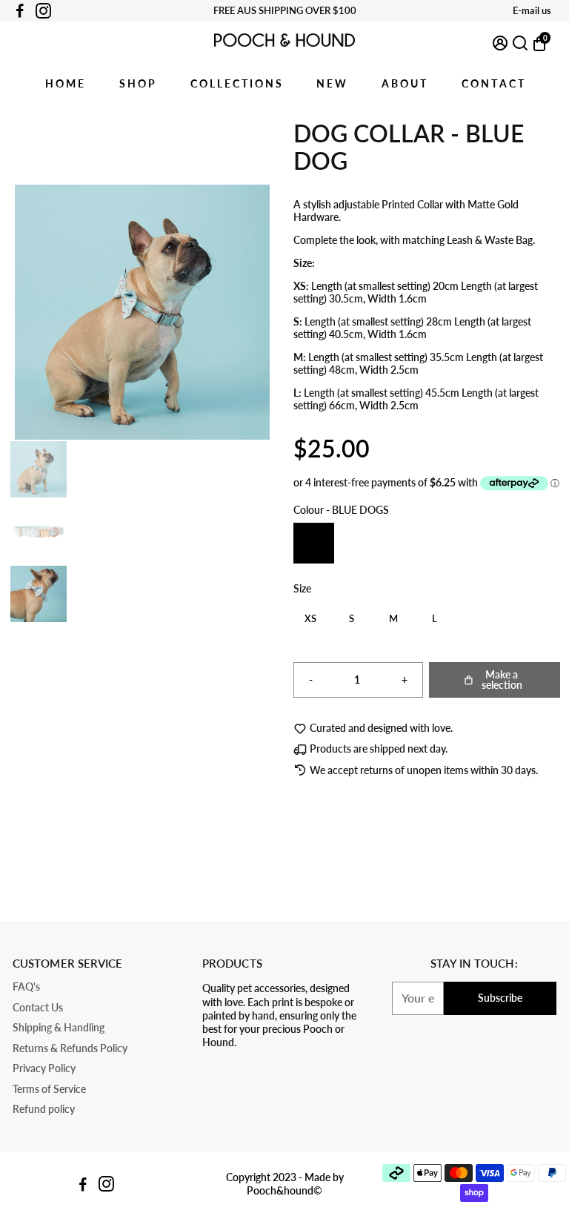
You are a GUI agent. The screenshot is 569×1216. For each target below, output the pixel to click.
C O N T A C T (493, 83)
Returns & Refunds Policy (70, 1048)
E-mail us (532, 10)
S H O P (137, 83)
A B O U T (404, 83)
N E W (331, 83)
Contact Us (38, 1008)
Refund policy (44, 1109)
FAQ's (26, 987)
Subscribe (500, 997)
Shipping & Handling (58, 1028)
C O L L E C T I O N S (236, 83)
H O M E (64, 83)
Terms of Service (49, 1089)
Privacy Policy (44, 1068)
